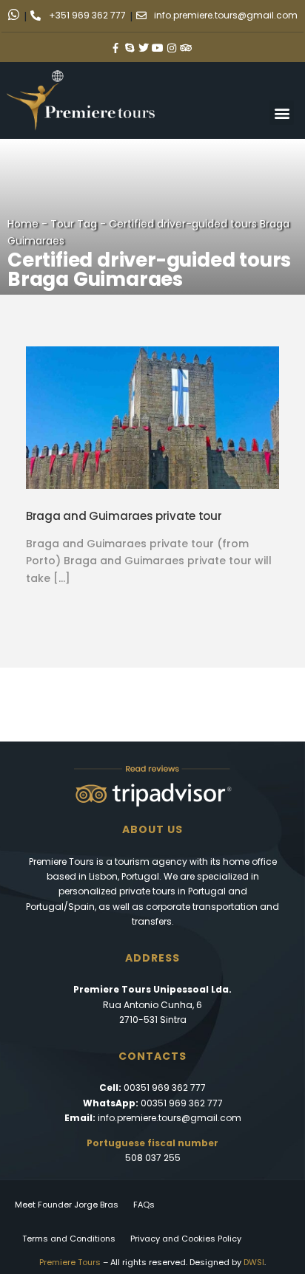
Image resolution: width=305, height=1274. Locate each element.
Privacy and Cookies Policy (185, 1238)
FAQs (144, 1204)
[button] (281, 112)
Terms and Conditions (68, 1238)
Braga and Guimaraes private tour (123, 516)
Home (22, 223)
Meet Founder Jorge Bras (66, 1204)
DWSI (254, 1262)
